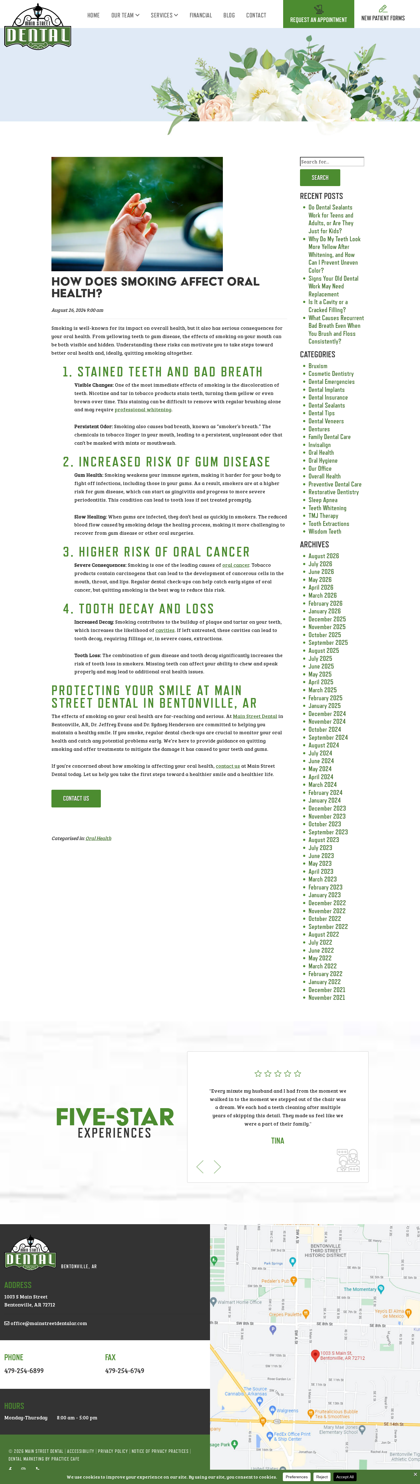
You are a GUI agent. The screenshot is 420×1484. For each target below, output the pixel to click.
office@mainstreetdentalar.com (48, 1323)
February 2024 (326, 792)
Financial (201, 15)
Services (162, 15)
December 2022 (327, 903)
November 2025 (327, 627)
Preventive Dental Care (335, 484)
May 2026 (320, 579)
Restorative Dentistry (334, 492)
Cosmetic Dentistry (331, 373)
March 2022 (323, 966)
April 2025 (321, 682)
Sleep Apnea (323, 500)
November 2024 (327, 721)
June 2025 (321, 666)
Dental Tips (322, 413)
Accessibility (81, 1451)
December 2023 (327, 808)
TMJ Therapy (323, 515)
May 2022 (320, 958)
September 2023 (328, 832)
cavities (165, 630)
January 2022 (325, 982)
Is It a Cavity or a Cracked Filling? (328, 306)
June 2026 (321, 571)
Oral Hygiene (323, 460)
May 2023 (320, 863)
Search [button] (320, 177)
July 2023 (320, 847)
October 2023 (325, 824)
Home (93, 15)
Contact (256, 15)
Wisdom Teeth (325, 531)
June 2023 (321, 855)
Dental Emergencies (332, 381)
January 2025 (325, 705)
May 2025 (320, 674)
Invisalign (320, 444)
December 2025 (327, 619)
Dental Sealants (327, 405)
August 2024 (324, 745)
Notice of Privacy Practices (160, 1451)
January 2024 (325, 800)
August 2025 (324, 650)
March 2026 (323, 595)
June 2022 (321, 950)
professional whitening (143, 409)
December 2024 (327, 713)
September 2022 (328, 926)
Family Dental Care (330, 436)
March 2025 (323, 690)
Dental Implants (327, 389)
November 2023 (327, 816)
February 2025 (326, 698)
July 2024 (320, 753)
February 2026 (326, 603)
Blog (229, 15)
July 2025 (320, 658)
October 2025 (325, 635)
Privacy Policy (113, 1451)
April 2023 (321, 871)
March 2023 (323, 879)
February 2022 (326, 974)
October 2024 (325, 729)
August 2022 (324, 934)
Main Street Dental (255, 716)
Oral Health (98, 838)
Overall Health (325, 476)
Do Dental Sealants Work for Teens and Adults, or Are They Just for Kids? (331, 219)
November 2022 (327, 911)
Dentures (319, 429)
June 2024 (321, 761)
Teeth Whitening (328, 508)
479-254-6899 (24, 1370)
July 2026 (320, 564)
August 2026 (324, 556)
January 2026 (325, 611)
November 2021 (327, 997)
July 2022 (320, 942)
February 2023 (326, 887)
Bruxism (318, 366)
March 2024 (323, 784)
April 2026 (321, 587)
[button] (200, 1167)
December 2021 (327, 990)
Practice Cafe (65, 1459)
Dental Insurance (328, 397)
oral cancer (235, 564)
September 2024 (328, 737)
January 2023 (325, 895)
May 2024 (320, 769)
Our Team (122, 15)
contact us (228, 765)
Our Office (320, 468)
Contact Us (76, 798)
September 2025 (328, 642)
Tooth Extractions (329, 523)
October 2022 (325, 918)
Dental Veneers (326, 421)
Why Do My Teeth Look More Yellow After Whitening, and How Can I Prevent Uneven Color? (335, 254)
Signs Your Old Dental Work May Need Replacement (334, 286)
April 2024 (321, 777)
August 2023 (324, 839)
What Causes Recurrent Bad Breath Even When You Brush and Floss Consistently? (336, 329)
